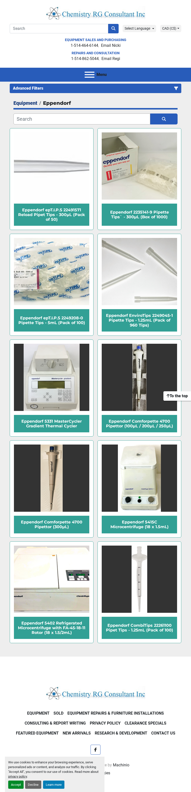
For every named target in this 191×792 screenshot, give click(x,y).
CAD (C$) (169, 28)
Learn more (54, 785)
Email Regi (110, 58)
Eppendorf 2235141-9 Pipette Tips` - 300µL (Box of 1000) (139, 214)
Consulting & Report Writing (55, 723)
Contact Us (163, 733)
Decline (33, 785)
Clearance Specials (145, 723)
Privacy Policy (105, 723)
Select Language (137, 28)
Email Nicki (111, 45)
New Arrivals (77, 733)
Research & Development (121, 733)
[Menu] (90, 75)
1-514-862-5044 (85, 58)
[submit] (113, 28)
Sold (58, 713)
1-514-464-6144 (84, 45)
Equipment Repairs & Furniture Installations (115, 713)
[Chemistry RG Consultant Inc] (95, 692)
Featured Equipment (37, 733)
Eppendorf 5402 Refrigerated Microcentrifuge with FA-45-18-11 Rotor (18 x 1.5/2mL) (51, 628)
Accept (16, 785)
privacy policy (17, 776)
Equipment (38, 713)
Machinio (121, 765)
